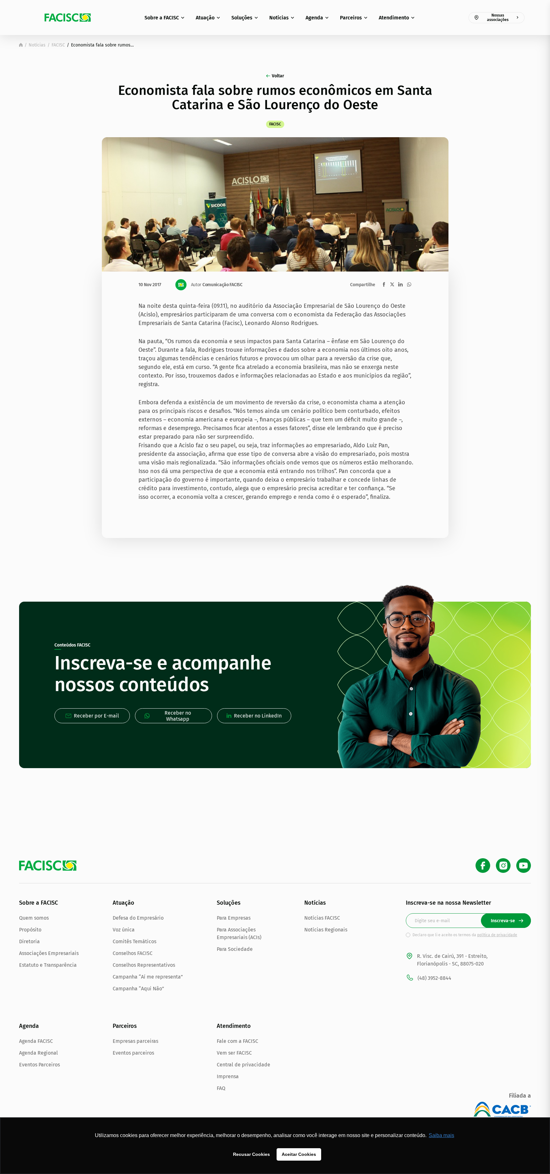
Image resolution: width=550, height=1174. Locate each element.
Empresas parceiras (135, 1041)
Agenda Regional (38, 1053)
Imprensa (228, 1076)
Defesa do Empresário (138, 918)
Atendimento (394, 18)
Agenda (314, 18)
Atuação (205, 18)
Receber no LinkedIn (258, 716)
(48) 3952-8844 (434, 978)
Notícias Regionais (325, 930)
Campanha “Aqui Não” (138, 989)
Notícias (279, 18)
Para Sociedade (235, 949)
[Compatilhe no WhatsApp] (409, 284)
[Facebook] (483, 865)
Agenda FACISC (36, 1041)
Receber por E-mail (96, 716)
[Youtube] (523, 865)
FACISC (58, 45)
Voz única (124, 930)
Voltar (278, 76)
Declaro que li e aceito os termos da (464, 935)
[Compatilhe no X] (392, 284)
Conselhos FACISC (132, 953)
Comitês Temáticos (134, 941)
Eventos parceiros (133, 1053)
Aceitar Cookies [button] (299, 1154)
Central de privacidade (243, 1065)
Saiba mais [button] (441, 1135)
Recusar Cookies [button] (251, 1154)
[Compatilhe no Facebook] (384, 284)
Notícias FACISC (322, 918)
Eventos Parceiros (39, 1065)
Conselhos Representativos (144, 965)
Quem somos (34, 918)
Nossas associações (498, 17)
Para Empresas (233, 918)
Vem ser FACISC (234, 1053)
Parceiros (351, 18)
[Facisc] (68, 17)
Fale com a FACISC (237, 1041)
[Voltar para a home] (21, 45)
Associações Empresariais (49, 953)
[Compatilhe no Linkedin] (400, 284)
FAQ (221, 1088)
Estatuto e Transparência (48, 965)
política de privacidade (497, 935)
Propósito (30, 930)
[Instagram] (503, 865)
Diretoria (29, 941)
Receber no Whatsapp (178, 716)
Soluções (241, 18)
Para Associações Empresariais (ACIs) (239, 933)
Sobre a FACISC (162, 18)
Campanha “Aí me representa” (148, 977)
